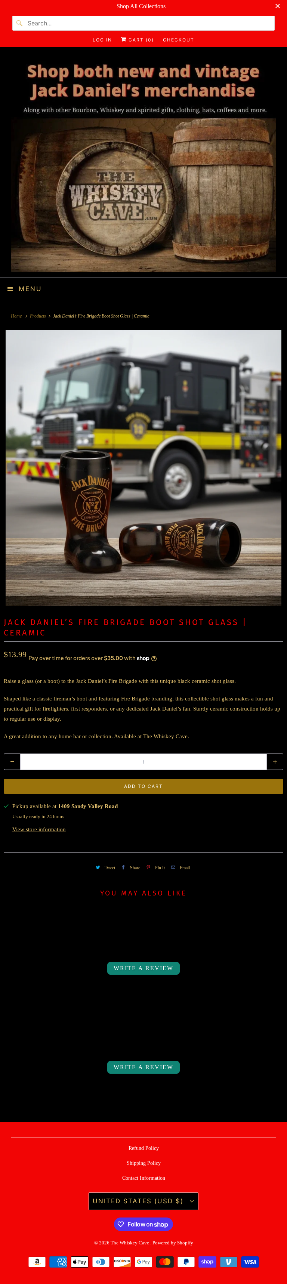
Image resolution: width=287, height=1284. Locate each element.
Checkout (178, 40)
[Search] (19, 23)
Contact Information (143, 1178)
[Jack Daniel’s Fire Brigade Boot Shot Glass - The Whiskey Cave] (143, 468)
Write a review (143, 968)
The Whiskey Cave (130, 1243)
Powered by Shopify (172, 1243)
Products (38, 316)
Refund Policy (144, 1148)
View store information (39, 829)
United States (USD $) (139, 1201)
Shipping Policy (144, 1163)
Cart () (140, 40)
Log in (102, 40)
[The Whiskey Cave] (143, 165)
